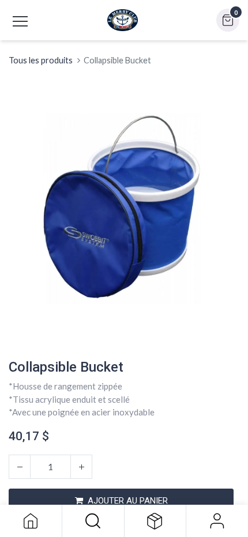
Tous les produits (41, 60)
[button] (93, 521)
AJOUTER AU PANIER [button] (128, 501)
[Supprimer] (19, 466)
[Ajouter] (81, 466)
